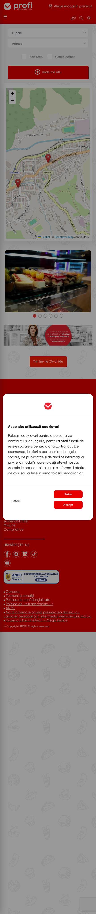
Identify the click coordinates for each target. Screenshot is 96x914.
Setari (16, 501)
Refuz (68, 494)
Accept (68, 505)
